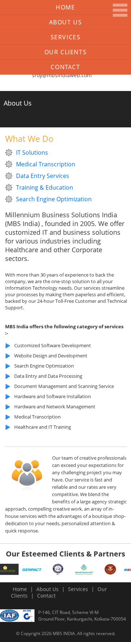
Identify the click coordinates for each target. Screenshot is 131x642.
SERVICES (66, 37)
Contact (65, 67)
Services (78, 589)
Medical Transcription (45, 164)
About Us (47, 589)
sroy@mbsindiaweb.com (62, 75)
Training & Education (44, 187)
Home (65, 7)
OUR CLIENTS (65, 52)
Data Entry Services (42, 176)
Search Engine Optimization (54, 199)
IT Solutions (32, 152)
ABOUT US (65, 22)
